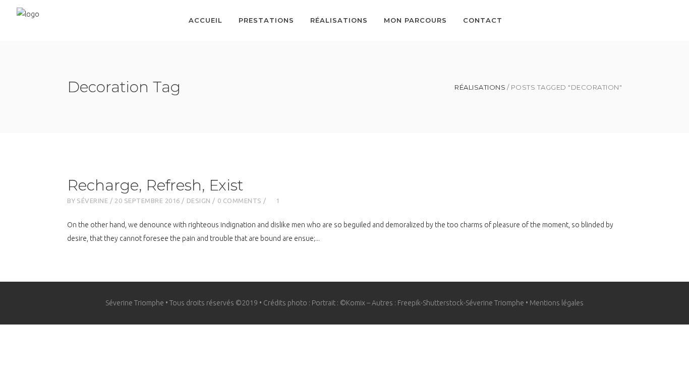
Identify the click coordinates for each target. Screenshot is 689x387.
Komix (355, 303)
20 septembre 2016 (147, 200)
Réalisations (479, 87)
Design (199, 200)
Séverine (92, 200)
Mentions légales (557, 303)
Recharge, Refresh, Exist (155, 185)
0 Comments (239, 200)
